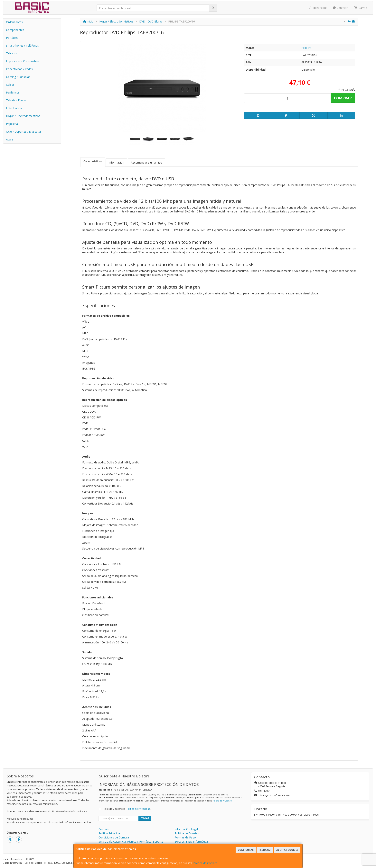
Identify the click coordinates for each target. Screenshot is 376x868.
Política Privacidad (110, 833)
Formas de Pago (185, 837)
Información (116, 162)
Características (92, 161)
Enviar (144, 818)
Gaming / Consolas (18, 77)
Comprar (343, 98)
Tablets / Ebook (16, 100)
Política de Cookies (205, 863)
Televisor (12, 53)
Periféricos (13, 92)
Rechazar (265, 850)
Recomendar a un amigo (146, 162)
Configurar (246, 850)
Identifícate (319, 8)
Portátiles (12, 38)
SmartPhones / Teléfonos (22, 45)
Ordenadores (14, 22)
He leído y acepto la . (127, 808)
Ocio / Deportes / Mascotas (24, 131)
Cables (10, 84)
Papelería (12, 124)
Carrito (363, 8)
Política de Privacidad (222, 800)
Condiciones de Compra (114, 837)
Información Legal (186, 829)
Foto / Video (14, 108)
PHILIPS (306, 48)
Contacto (342, 8)
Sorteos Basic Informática (191, 841)
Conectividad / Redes (19, 69)
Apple (9, 139)
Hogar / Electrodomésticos (23, 116)
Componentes (15, 30)
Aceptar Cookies (287, 850)
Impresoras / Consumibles (22, 61)
